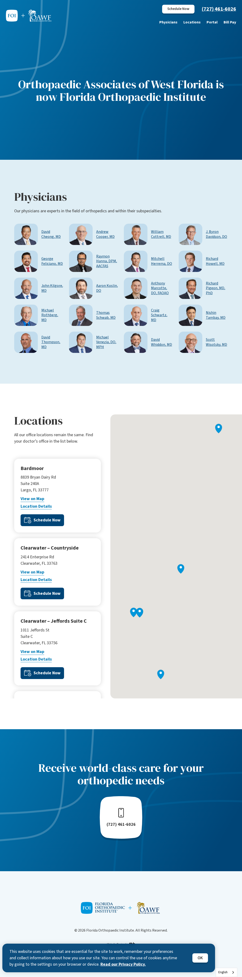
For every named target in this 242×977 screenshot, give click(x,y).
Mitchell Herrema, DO (161, 261)
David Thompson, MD (50, 342)
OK (200, 958)
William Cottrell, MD (161, 234)
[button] (160, 674)
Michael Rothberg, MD (49, 315)
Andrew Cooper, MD (105, 234)
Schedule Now (178, 8)
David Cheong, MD (51, 234)
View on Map (32, 499)
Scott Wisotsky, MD (216, 342)
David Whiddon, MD (161, 342)
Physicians (168, 22)
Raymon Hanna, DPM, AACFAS (106, 261)
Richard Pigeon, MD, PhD (215, 288)
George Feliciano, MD (52, 261)
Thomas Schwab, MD (106, 315)
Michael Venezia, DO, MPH (106, 342)
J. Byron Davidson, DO (216, 234)
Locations (192, 22)
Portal (212, 22)
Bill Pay (230, 22)
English (223, 972)
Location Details (36, 506)
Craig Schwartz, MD (159, 315)
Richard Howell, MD (215, 261)
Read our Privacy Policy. (123, 964)
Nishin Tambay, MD (215, 315)
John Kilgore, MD (52, 288)
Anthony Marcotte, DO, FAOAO (160, 288)
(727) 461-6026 (219, 9)
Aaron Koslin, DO (107, 288)
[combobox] (226, 972)
